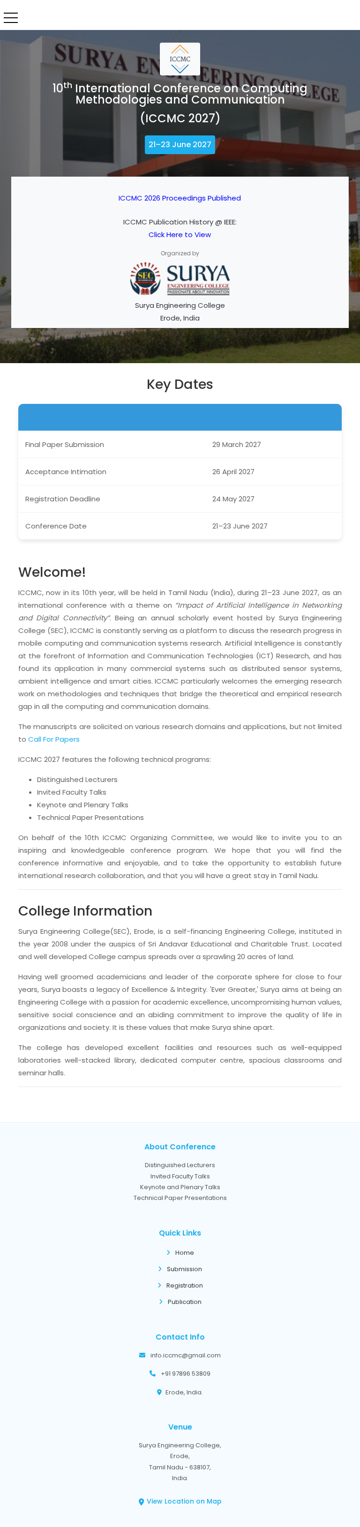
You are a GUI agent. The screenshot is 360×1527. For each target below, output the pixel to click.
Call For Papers (54, 739)
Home (184, 1252)
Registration (184, 1285)
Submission (183, 1269)
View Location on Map (184, 1501)
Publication (184, 1301)
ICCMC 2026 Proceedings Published (180, 198)
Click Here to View (180, 234)
